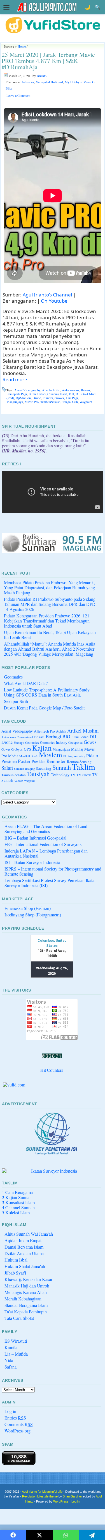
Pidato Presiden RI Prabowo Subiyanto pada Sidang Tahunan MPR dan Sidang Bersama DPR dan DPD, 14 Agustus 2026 (50, 604)
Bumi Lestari (37, 394)
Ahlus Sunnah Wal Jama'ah (28, 1234)
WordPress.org (17, 1431)
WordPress (61, 1501)
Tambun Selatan (13, 774)
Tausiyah (38, 773)
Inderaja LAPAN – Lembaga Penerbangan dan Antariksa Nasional (46, 853)
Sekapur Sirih (16, 701)
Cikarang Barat (57, 394)
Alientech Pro (51, 390)
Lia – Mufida (16, 1354)
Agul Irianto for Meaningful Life (42, 1491)
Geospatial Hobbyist (49, 82)
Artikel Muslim (83, 730)
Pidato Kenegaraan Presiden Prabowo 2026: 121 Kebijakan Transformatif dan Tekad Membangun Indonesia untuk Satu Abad (47, 621)
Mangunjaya (14, 401)
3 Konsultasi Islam (18, 1202)
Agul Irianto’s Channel (47, 294)
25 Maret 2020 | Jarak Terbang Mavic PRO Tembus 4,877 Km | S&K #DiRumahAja (48, 60)
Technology (60, 774)
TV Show (83, 774)
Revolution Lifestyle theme (40, 1496)
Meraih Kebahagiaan (22, 1299)
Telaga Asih (70, 401)
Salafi (7, 767)
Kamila (10, 1347)
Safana (10, 1367)
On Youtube (54, 301)
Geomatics (13, 677)
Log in (10, 1411)
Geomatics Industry (53, 742)
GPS (27, 749)
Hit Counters (51, 1070)
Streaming (43, 768)
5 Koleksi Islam (16, 1212)
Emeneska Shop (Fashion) (27, 908)
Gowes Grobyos (12, 749)
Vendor (18, 781)
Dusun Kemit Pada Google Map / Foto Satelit (44, 708)
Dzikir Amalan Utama (24, 1253)
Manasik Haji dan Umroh (26, 1286)
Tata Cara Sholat (19, 1318)
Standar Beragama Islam (26, 1305)
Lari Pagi (72, 398)
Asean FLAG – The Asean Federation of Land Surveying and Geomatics (45, 828)
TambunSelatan (50, 401)
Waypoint (86, 401)
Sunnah (61, 767)
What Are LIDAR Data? (26, 683)
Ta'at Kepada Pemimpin (25, 1311)
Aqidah (61, 731)
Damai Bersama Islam (23, 1247)
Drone (36, 398)
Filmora (48, 398)
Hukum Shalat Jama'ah (24, 1266)
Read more (15, 379)
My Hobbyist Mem (77, 82)
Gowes (59, 398)
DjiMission (23, 398)
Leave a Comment (18, 95)
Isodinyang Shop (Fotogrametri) (32, 915)
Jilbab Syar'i (15, 1273)
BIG (66, 736)
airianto (41, 75)
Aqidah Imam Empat (22, 1240)
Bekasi (85, 390)
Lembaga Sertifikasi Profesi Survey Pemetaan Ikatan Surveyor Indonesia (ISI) (50, 882)
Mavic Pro (32, 401)
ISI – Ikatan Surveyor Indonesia (32, 862)
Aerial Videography (27, 390)
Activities (28, 82)
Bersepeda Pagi (16, 394)
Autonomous (70, 390)
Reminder (56, 761)
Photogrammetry (74, 756)
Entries (15, 1418)
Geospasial (75, 742)
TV (73, 775)
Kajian (42, 748)
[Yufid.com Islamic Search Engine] (52, 1084)
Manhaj (77, 749)
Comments (18, 1424)
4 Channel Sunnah (18, 1207)
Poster (24, 761)
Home (22, 46)
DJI (71, 394)
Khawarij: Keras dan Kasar (28, 1279)
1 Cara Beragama (17, 1192)
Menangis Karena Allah (25, 1292)
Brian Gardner (72, 1496)
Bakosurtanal (25, 737)
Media (13, 755)
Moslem (50, 754)
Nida (8, 1360)
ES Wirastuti (15, 1341)
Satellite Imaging (24, 769)
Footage (19, 742)
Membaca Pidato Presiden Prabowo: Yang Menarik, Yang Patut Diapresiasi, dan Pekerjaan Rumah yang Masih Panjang (49, 587)
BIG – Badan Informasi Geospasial (35, 838)
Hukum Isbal (15, 1260)
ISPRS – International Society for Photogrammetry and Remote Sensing (52, 871)
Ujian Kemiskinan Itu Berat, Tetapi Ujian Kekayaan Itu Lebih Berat (50, 634)
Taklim (83, 766)
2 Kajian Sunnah (17, 1197)
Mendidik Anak (28, 756)
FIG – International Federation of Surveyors (42, 844)
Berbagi (53, 736)
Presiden (38, 761)
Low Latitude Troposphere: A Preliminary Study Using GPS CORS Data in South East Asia (47, 692)
